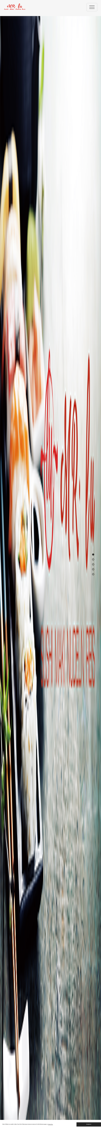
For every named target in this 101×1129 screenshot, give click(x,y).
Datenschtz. (50, 1124)
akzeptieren (88, 1124)
